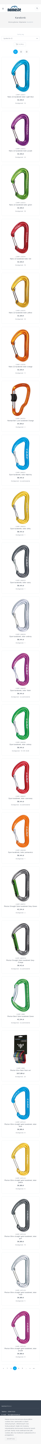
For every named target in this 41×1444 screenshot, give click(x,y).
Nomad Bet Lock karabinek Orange (20, 420)
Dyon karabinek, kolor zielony (20, 744)
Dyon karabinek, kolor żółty (20, 528)
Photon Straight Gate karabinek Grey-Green (20, 906)
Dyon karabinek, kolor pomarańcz (20, 852)
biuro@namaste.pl (14, 1414)
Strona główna (13, 22)
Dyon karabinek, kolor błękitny (20, 474)
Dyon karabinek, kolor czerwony (20, 798)
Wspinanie (22, 22)
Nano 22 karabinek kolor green (20, 205)
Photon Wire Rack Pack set (20, 1070)
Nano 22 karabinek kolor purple (20, 151)
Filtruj (21, 44)
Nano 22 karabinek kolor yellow (20, 313)
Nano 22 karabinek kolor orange (20, 367)
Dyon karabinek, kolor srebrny (20, 636)
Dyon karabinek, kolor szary (20, 582)
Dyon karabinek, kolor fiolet (20, 690)
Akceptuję (11, 1439)
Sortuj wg (20, 34)
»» (34, 1368)
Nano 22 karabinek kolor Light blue (20, 97)
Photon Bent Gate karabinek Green (20, 1016)
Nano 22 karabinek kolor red (20, 259)
